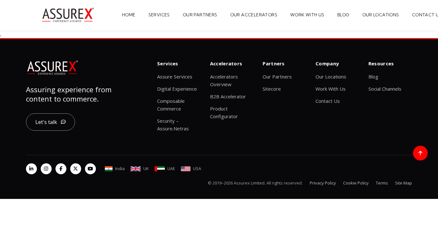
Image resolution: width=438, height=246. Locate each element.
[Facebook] (60, 168)
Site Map (403, 183)
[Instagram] (46, 168)
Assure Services (174, 76)
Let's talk (46, 122)
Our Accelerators (253, 14)
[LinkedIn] (31, 168)
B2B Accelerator (228, 96)
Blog (343, 14)
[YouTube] (90, 168)
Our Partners (200, 14)
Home (129, 14)
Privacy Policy (323, 183)
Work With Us (331, 89)
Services (159, 14)
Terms (382, 183)
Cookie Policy (356, 183)
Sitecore (272, 89)
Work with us (307, 14)
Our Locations (380, 14)
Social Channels (384, 89)
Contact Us (328, 101)
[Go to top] (420, 153)
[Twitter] (75, 168)
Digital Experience (177, 89)
